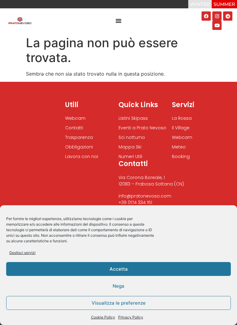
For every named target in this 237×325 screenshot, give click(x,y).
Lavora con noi (81, 156)
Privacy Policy (130, 317)
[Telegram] (227, 16)
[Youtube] (217, 25)
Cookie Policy (103, 317)
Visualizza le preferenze (119, 303)
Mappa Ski (129, 147)
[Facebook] (206, 16)
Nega (118, 286)
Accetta (119, 269)
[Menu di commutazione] (118, 21)
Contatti (74, 128)
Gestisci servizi (22, 252)
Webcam (75, 118)
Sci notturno (131, 137)
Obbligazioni (79, 147)
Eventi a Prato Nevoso (142, 128)
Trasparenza (79, 137)
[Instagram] (217, 16)
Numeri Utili (130, 156)
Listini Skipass (133, 118)
